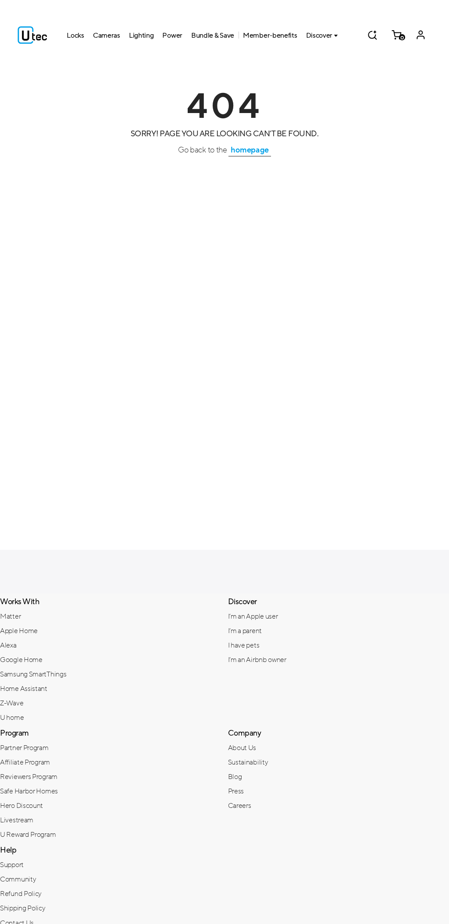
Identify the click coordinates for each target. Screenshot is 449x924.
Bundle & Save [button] (212, 35)
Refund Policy (21, 894)
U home (12, 717)
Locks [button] (75, 35)
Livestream (16, 820)
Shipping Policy (23, 908)
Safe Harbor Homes (29, 791)
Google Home (21, 660)
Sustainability (248, 762)
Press (236, 791)
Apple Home (19, 631)
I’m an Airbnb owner (257, 660)
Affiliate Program (25, 762)
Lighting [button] (141, 35)
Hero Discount (21, 806)
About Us (242, 748)
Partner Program (24, 748)
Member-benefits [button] (270, 35)
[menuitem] (110, 616)
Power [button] (172, 35)
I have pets (244, 645)
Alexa (8, 645)
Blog (235, 777)
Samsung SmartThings (33, 674)
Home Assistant (23, 689)
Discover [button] (319, 35)
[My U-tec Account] (420, 35)
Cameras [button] (106, 35)
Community (18, 879)
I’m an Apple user (253, 616)
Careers (239, 806)
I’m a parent (245, 631)
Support (12, 865)
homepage (250, 150)
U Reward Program (28, 834)
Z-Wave (11, 703)
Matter (10, 616)
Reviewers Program (28, 777)
